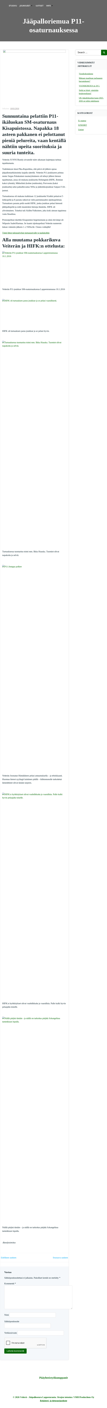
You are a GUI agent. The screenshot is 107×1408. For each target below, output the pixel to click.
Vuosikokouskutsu (86, 74)
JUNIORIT (82, 125)
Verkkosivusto (10, 1333)
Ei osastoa (82, 121)
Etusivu (13, 5)
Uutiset (39, 5)
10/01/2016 (14, 109)
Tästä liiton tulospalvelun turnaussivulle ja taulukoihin (25, 233)
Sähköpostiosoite (11, 1321)
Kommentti (10, 1283)
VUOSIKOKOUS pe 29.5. (89, 86)
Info (48, 5)
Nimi (6, 1315)
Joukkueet (25, 5)
